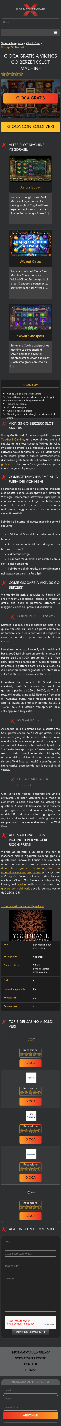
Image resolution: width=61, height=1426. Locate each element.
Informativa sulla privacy (31, 1352)
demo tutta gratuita (15, 868)
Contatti (30, 1364)
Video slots (39, 948)
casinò (22, 884)
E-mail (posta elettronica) (19, 1254)
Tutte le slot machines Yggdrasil (22, 906)
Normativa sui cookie (30, 1358)
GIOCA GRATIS (30, 98)
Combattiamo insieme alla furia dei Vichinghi (30, 397)
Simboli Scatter (41, 969)
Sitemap (30, 1370)
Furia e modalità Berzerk (19, 411)
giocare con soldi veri (15, 888)
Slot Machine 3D (42, 945)
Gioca (30, 1063)
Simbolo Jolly (40, 972)
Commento (10, 1279)
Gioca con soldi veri (30, 127)
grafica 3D (8, 464)
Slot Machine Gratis (30, 9)
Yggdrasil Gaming (12, 439)
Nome (8, 1242)
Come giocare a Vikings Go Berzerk (25, 400)
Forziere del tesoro (16, 404)
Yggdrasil (38, 957)
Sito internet (11, 1266)
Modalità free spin (16, 407)
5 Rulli (36, 965)
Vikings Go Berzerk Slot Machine (23, 394)
